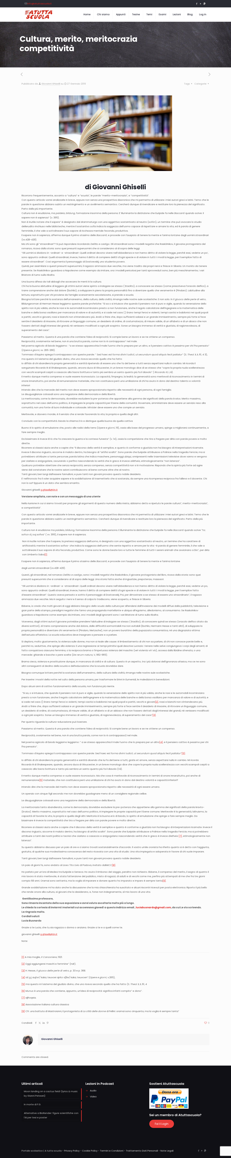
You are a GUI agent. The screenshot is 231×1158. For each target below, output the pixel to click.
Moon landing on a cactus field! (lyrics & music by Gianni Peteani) (51, 1093)
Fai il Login (161, 1124)
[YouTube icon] (200, 3)
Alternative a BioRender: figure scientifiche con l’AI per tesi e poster (51, 1115)
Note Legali (166, 1150)
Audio (93, 1090)
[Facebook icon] (196, 3)
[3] (154, 715)
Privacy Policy (72, 1150)
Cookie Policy (89, 1150)
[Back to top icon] (216, 1151)
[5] (183, 753)
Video (93, 1096)
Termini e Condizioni (111, 1150)
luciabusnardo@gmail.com (153, 907)
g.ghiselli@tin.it (49, 489)
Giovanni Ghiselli (50, 83)
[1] (45, 554)
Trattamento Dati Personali (142, 1150)
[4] (161, 742)
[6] (41, 780)
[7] (180, 836)
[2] (156, 701)
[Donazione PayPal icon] (204, 3)
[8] (113, 865)
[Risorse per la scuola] (39, 14)
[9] (164, 880)
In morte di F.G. (32, 1104)
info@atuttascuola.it (39, 3)
